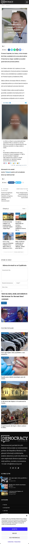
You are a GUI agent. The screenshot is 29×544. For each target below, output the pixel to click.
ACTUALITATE (5, 333)
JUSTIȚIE (5, 510)
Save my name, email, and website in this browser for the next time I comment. (14, 296)
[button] (26, 515)
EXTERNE (4, 406)
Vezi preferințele (14, 537)
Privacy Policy (17, 541)
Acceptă (14, 529)
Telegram (8, 172)
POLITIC (14, 11)
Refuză (14, 533)
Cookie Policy (11, 541)
